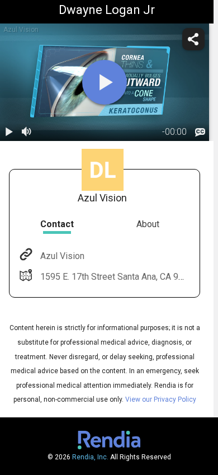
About (147, 224)
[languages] (200, 132)
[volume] (27, 132)
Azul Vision (62, 256)
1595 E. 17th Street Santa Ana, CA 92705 (119, 276)
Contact (57, 224)
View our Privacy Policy (160, 399)
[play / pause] (9, 132)
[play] (104, 82)
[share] (193, 39)
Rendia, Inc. (90, 457)
